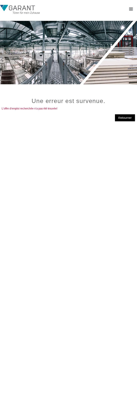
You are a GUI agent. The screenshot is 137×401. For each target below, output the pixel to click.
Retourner (125, 117)
